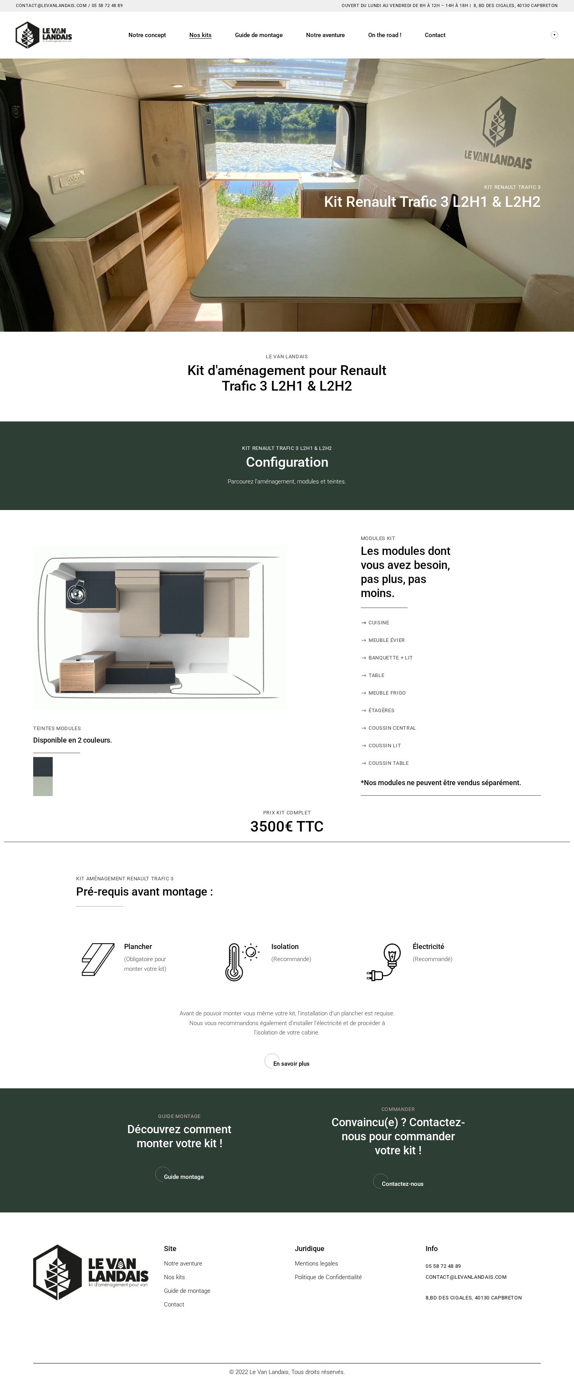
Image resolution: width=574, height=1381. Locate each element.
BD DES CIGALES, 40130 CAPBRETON (518, 5)
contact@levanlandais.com (466, 1277)
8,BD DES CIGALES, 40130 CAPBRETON (474, 1298)
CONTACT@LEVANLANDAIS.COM (51, 5)
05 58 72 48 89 (106, 5)
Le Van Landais (269, 1372)
